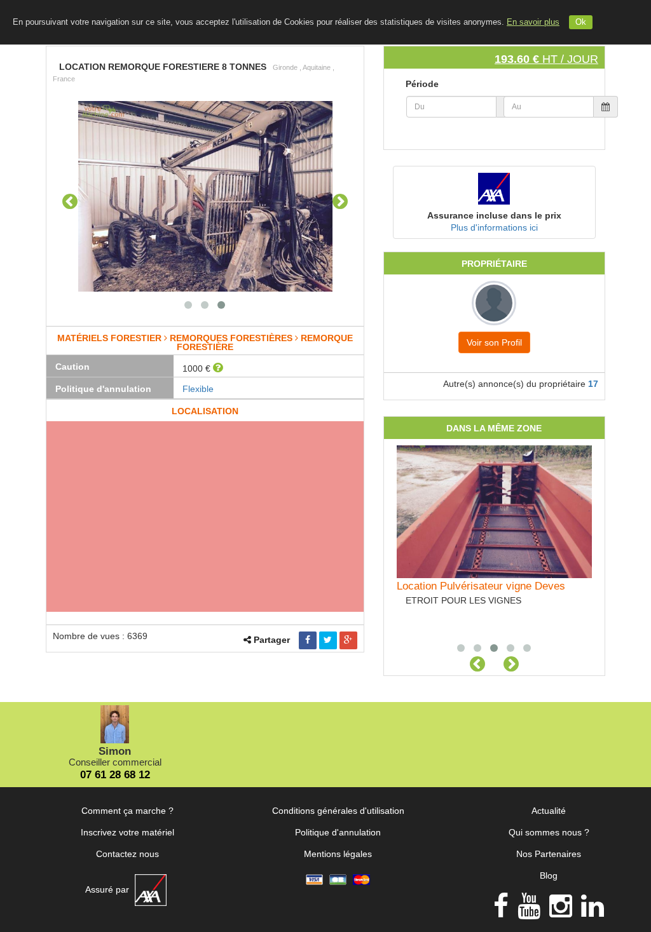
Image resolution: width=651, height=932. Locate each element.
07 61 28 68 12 (115, 775)
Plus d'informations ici (494, 227)
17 (593, 384)
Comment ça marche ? (127, 811)
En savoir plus (533, 22)
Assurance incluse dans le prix (494, 215)
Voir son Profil (494, 342)
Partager (272, 639)
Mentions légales (338, 854)
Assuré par (108, 889)
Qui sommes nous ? (549, 832)
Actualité (548, 811)
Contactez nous (127, 854)
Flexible (198, 389)
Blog (549, 875)
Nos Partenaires (548, 854)
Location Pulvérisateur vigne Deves (481, 586)
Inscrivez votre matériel (127, 832)
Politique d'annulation (338, 832)
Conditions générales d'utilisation (338, 811)
